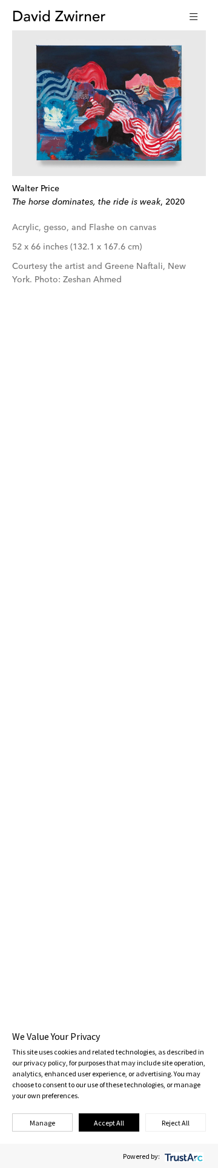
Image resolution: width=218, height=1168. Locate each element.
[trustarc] (182, 1156)
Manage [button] (42, 1122)
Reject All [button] (176, 1122)
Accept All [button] (109, 1122)
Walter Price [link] (35, 189)
